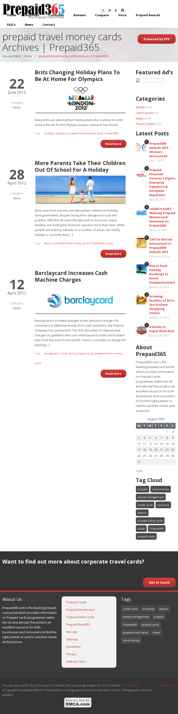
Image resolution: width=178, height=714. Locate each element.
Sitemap (72, 639)
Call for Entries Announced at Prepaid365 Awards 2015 (160, 245)
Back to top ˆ (168, 685)
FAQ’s (11, 24)
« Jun (139, 471)
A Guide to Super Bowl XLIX (161, 329)
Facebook (103, 10)
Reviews (79, 15)
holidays (49, 133)
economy (163, 505)
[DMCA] (78, 707)
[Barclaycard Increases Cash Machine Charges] (80, 300)
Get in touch (159, 582)
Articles (141, 107)
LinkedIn (122, 10)
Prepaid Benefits (78, 624)
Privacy (71, 654)
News (29, 24)
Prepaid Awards (148, 15)
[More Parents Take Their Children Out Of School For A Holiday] (80, 190)
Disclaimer (73, 647)
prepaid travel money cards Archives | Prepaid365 (73, 56)
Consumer (56, 15)
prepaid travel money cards (86, 133)
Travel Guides (146, 124)
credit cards (67, 353)
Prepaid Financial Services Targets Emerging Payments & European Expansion (162, 182)
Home (11, 15)
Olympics (61, 133)
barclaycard (51, 353)
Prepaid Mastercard (80, 610)
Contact (48, 24)
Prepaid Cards (76, 602)
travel (109, 243)
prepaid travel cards (150, 520)
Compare (102, 15)
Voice (122, 15)
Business (32, 15)
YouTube (116, 10)
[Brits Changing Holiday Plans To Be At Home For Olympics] (80, 99)
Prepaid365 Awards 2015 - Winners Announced (159, 149)
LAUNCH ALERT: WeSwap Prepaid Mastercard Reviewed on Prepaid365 (162, 217)
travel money (160, 489)
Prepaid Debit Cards (80, 617)
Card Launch (144, 113)
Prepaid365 (111, 133)
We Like (71, 632)
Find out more (130, 685)
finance (48, 243)
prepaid (142, 489)
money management (151, 497)
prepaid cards (84, 353)
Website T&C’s (76, 661)
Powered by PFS (157, 39)
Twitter (109, 10)
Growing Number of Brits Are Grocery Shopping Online (162, 304)
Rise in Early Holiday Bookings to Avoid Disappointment (162, 274)
